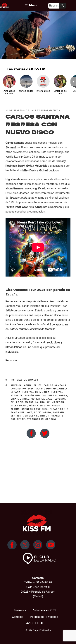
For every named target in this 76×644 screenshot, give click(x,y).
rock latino (42, 412)
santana (59, 412)
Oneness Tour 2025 (34, 409)
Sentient (17, 416)
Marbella (31, 402)
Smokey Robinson (37, 416)
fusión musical (36, 395)
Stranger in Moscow (41, 419)
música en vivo (39, 405)
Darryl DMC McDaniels (52, 389)
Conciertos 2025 (22, 389)
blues (38, 385)
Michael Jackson (52, 402)
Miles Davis (19, 405)
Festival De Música (36, 392)
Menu (33, 5)
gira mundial (20, 399)
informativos (50, 110)
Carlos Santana (55, 385)
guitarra (37, 399)
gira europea (58, 395)
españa (16, 392)
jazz (49, 399)
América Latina (21, 385)
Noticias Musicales (24, 380)
